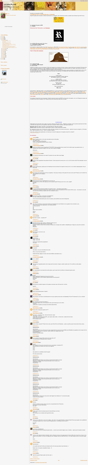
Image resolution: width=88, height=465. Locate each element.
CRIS (34, 262)
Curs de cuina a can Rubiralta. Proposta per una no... (9, 47)
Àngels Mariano (33, 48)
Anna (34, 282)
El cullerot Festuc (36, 178)
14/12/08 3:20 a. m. (35, 163)
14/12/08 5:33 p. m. (35, 214)
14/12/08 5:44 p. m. (35, 219)
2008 (3, 39)
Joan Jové (38, 48)
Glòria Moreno (39, 92)
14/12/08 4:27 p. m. (35, 200)
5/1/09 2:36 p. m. (35, 416)
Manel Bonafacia (51, 47)
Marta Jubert (61, 47)
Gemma (34, 246)
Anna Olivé (70, 47)
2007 (3, 58)
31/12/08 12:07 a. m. (36, 398)
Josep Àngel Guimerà (44, 48)
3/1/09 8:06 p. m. (35, 407)
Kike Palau (75, 92)
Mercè (34, 158)
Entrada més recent (33, 460)
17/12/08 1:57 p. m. (35, 298)
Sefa (34, 400)
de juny (4, 52)
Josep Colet (49, 92)
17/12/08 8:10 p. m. (35, 311)
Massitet (34, 409)
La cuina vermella (36, 221)
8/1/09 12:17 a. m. (35, 451)
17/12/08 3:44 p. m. (35, 306)
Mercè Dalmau (68, 93)
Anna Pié (82, 47)
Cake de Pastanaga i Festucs (6, 42)
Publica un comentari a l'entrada (34, 458)
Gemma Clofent (56, 48)
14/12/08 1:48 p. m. (35, 177)
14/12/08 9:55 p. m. (35, 234)
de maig (4, 53)
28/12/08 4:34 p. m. (35, 355)
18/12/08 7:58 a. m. (35, 325)
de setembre (4, 50)
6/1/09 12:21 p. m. (35, 425)
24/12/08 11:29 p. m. (36, 334)
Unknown (35, 442)
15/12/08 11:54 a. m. (36, 260)
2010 (3, 37)
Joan (43, 93)
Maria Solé (74, 47)
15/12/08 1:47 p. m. (35, 266)
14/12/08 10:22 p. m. (36, 244)
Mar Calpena (65, 47)
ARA (34, 164)
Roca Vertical (4, 70)
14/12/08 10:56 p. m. (36, 255)
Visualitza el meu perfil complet (11, 15)
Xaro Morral (84, 92)
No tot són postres (37, 170)
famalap (34, 215)
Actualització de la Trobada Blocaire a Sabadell (9, 44)
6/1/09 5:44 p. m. (35, 431)
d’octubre (4, 49)
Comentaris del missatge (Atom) (41, 462)
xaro (34, 230)
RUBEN (34, 273)
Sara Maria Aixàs (59, 92)
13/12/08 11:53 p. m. (36, 157)
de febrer (4, 56)
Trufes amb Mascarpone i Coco (6, 43)
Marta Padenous (36, 307)
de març (4, 55)
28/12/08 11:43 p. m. (36, 364)
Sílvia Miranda (50, 48)
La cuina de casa (10, 4)
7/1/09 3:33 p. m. (35, 440)
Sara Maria (35, 194)
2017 (3, 36)
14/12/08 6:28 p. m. (35, 228)
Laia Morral (35, 91)
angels (34, 137)
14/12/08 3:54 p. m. (35, 192)
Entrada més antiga (83, 460)
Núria (34, 202)
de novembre (5, 48)
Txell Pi (67, 92)
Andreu (85, 47)
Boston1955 (35, 342)
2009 (3, 38)
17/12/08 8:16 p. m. (35, 320)
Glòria (34, 236)
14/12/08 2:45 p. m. (35, 185)
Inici (58, 460)
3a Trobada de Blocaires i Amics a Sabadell (8, 46)
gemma (34, 453)
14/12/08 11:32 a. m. (36, 169)
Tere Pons (78, 47)
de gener (4, 57)
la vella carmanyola (37, 145)
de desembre (5, 40)
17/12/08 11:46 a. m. (36, 293)
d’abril (3, 54)
